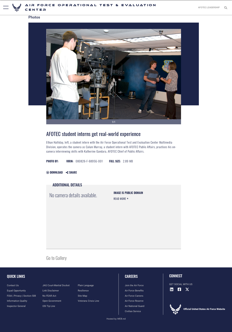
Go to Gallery (56, 257)
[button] (5, 7)
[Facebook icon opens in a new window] (179, 289)
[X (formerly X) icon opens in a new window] (187, 289)
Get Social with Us (180, 284)
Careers (131, 276)
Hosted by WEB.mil (116, 318)
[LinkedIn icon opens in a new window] (171, 289)
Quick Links (16, 276)
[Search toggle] (226, 7)
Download (56, 172)
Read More (120, 199)
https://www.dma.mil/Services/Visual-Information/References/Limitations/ (133, 229)
